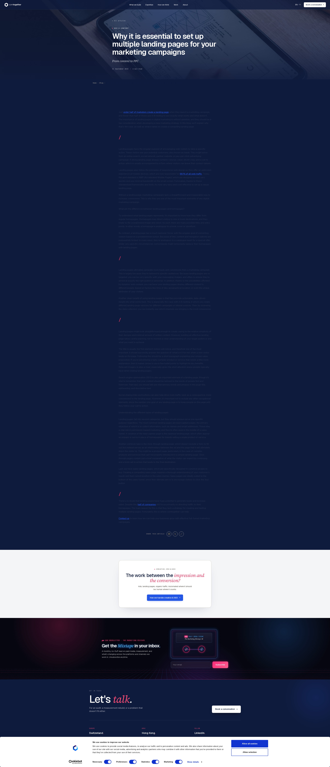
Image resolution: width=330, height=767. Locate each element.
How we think (163, 5)
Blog (101, 83)
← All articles (119, 21)
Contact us (124, 518)
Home (95, 83)
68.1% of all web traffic (191, 173)
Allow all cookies (249, 744)
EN (296, 4)
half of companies (147, 504)
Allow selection (250, 752)
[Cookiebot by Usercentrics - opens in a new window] (75, 762)
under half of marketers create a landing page (146, 112)
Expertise (149, 5)
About (185, 5)
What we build (135, 5)
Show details (193, 762)
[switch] (133, 762)
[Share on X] (175, 534)
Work (176, 5)
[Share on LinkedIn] (169, 534)
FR (300, 4)
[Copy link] (181, 534)
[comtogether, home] (13, 5)
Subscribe (220, 664)
